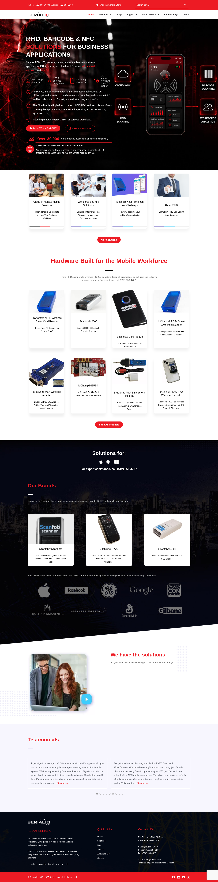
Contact (186, 14)
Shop (119, 14)
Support (130, 14)
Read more (32, 783)
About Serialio (149, 14)
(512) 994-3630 (42, 5)
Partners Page (171, 14)
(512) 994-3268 (66, 5)
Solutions (104, 14)
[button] (105, 14)
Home (91, 14)
